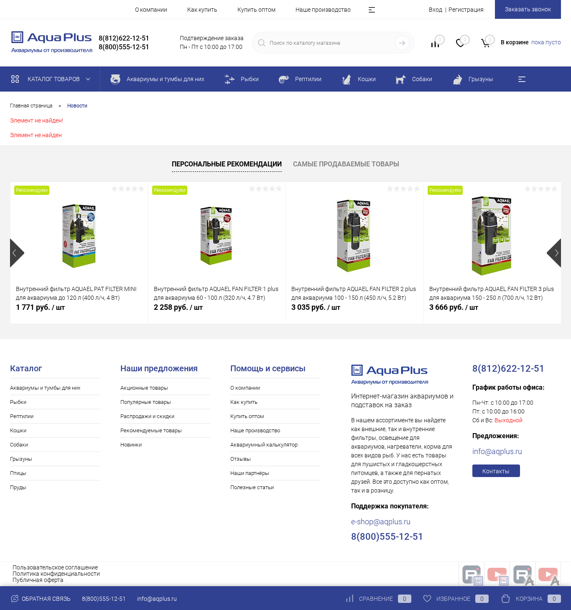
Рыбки (18, 402)
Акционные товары (144, 388)
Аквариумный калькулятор (264, 445)
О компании (151, 9)
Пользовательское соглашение (55, 567)
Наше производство (323, 9)
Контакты (496, 471)
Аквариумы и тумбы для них (45, 388)
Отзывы (240, 459)
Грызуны (21, 459)
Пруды (18, 487)
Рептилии (21, 416)
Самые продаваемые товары (346, 164)
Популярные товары (145, 402)
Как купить (202, 9)
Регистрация (466, 9)
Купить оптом (256, 9)
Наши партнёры (249, 473)
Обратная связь (45, 598)
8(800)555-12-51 (104, 598)
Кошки (18, 430)
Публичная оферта (38, 580)
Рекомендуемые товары (151, 430)
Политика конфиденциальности (56, 573)
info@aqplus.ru (497, 451)
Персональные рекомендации (227, 164)
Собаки (19, 445)
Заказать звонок (528, 9)
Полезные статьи (252, 487)
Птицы (18, 473)
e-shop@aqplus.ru (380, 521)
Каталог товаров (54, 79)
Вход (435, 9)
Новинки (131, 445)
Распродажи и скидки (147, 416)
